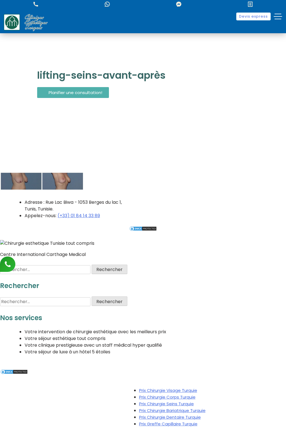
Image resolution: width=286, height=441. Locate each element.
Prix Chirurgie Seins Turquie (166, 404)
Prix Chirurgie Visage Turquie (168, 390)
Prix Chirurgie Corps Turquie (167, 397)
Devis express (253, 16)
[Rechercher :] (46, 269)
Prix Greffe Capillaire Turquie (168, 424)
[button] (73, 92)
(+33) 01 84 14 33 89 (79, 215)
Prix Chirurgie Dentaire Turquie (170, 417)
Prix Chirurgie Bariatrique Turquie (172, 410)
